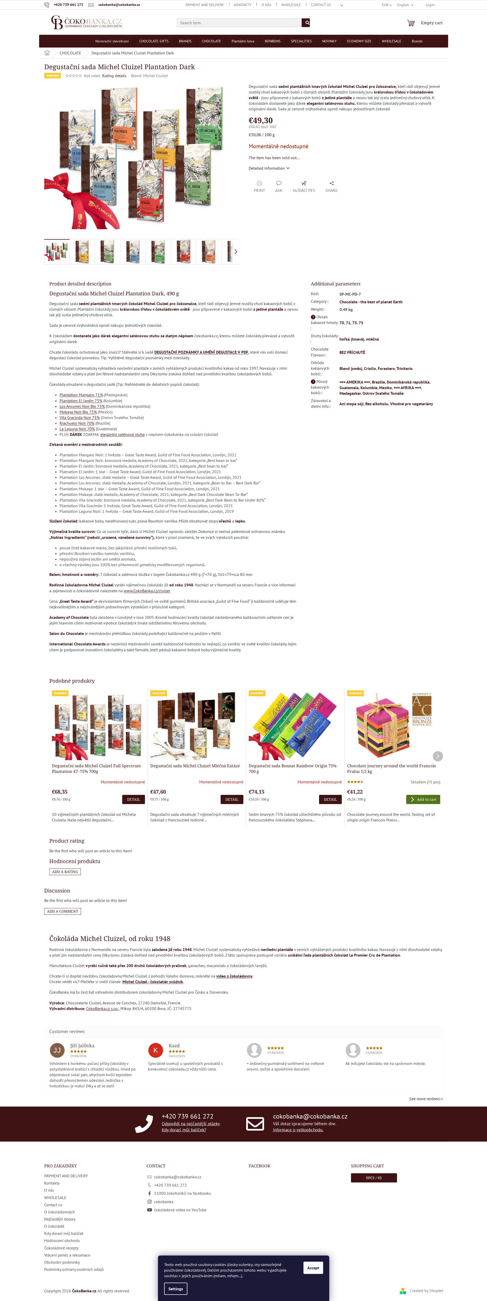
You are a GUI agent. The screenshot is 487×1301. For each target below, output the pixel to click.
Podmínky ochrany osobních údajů (74, 1269)
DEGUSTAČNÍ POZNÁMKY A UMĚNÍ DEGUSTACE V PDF (201, 352)
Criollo (370, 368)
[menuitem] (112, 41)
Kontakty (242, 5)
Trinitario (405, 368)
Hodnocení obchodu (62, 1240)
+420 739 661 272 (187, 1116)
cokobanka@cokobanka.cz (310, 1116)
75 (361, 322)
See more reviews (424, 1098)
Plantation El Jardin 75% (81, 400)
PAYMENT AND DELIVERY (205, 5)
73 (354, 322)
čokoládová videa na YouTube (180, 1209)
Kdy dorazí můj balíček (64, 1233)
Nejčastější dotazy (59, 1219)
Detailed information (267, 168)
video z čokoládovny (234, 976)
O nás (266, 5)
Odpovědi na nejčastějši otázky (191, 1123)
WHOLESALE (291, 5)
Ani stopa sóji (351, 403)
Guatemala (349, 387)
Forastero (386, 368)
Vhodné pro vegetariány (411, 403)
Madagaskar (350, 393)
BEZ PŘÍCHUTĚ (352, 352)
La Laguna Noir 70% (77, 428)
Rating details (114, 75)
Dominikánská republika (408, 382)
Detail (133, 799)
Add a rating (65, 871)
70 (341, 322)
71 (348, 322)
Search (306, 22)
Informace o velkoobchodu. (298, 1129)
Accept (313, 1267)
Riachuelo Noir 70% (77, 423)
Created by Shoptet (426, 1290)
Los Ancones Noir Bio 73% (82, 406)
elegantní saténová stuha (122, 434)
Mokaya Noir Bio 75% (78, 411)
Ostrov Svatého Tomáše (383, 393)
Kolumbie (368, 387)
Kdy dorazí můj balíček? (184, 1129)
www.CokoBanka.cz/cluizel (147, 590)
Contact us (321, 5)
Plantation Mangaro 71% (81, 394)
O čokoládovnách (59, 1211)
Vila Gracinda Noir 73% (80, 417)
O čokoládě (54, 1226)
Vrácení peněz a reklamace (67, 1255)
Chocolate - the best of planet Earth (371, 301)
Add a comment (62, 911)
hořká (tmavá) (351, 339)
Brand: (149, 75)
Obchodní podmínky (62, 1262)
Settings (175, 1288)
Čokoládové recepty (61, 1247)
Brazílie (378, 382)
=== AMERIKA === (354, 382)
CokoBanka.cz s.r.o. (102, 1008)
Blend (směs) (350, 368)
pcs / (374, 1177)
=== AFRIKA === (407, 387)
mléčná (372, 339)
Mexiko (385, 387)
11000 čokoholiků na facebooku (182, 1193)
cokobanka (163, 1201)
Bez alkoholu (376, 403)
